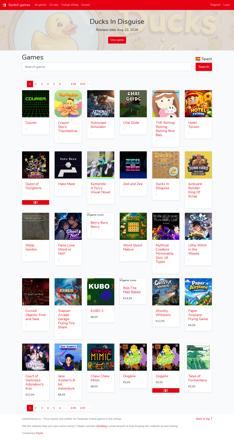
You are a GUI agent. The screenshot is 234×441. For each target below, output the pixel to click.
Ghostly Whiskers (163, 312)
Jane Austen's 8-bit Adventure (67, 382)
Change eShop (69, 5)
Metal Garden (31, 247)
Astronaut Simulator (98, 124)
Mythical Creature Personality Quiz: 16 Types (165, 253)
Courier (31, 122)
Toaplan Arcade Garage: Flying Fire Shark (66, 319)
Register (215, 5)
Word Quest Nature (132, 247)
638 (73, 84)
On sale (53, 5)
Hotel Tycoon (193, 124)
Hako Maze (66, 184)
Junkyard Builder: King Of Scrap (195, 190)
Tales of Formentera (197, 378)
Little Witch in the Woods (197, 249)
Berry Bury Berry (99, 224)
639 (82, 84)
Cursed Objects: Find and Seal (36, 314)
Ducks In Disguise (162, 186)
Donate (85, 5)
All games (40, 5)
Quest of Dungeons (34, 186)
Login (226, 5)
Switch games (19, 5)
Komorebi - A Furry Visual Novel (100, 188)
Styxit (39, 433)
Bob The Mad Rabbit (132, 290)
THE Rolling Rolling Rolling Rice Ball (165, 128)
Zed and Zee (133, 184)
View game (117, 40)
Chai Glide (131, 122)
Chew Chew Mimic (100, 378)
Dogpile (129, 376)
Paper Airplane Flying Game (198, 314)
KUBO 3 (97, 310)
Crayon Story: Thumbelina (67, 126)
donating (101, 426)
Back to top (203, 419)
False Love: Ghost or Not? (66, 249)
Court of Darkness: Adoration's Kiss (35, 382)
